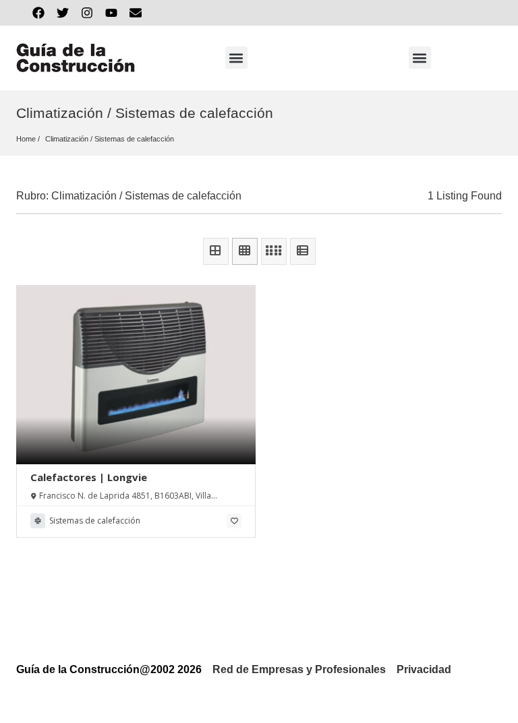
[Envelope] (135, 13)
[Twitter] (63, 13)
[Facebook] (38, 13)
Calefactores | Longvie (88, 477)
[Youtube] (111, 13)
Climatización (66, 139)
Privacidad (424, 669)
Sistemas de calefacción (134, 139)
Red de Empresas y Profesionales (299, 669)
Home (26, 139)
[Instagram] (87, 13)
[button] (236, 57)
